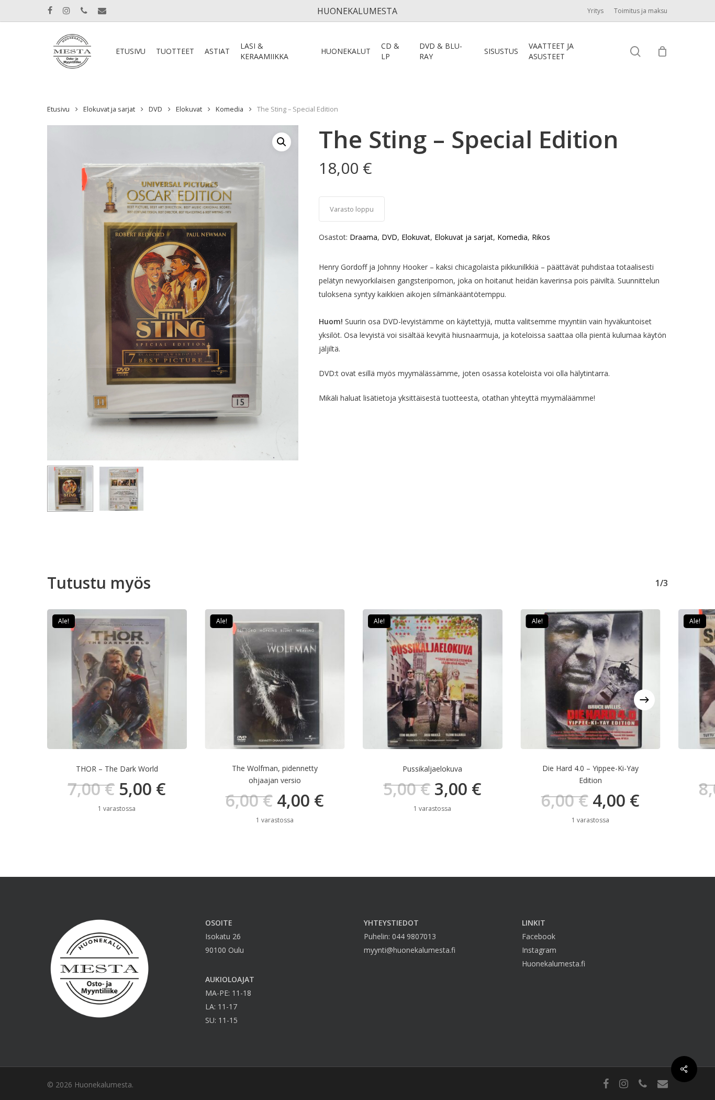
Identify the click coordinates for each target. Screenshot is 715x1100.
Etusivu (58, 109)
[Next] (644, 699)
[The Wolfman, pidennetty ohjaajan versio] (275, 679)
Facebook (538, 936)
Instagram (539, 950)
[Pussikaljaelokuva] (432, 679)
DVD (155, 109)
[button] (281, 142)
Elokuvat (189, 109)
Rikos (541, 237)
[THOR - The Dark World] (117, 679)
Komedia (229, 109)
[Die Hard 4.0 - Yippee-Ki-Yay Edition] (591, 679)
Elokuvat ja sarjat (109, 109)
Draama (363, 237)
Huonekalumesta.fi (553, 964)
